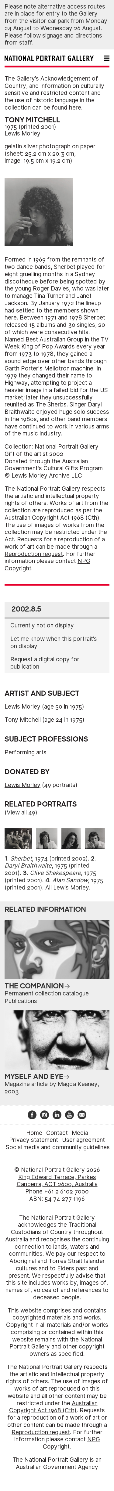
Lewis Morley (22, 133)
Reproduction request (34, 554)
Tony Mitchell (23, 719)
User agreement (83, 1139)
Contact (57, 1132)
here (75, 107)
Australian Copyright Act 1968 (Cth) (52, 517)
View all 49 (21, 812)
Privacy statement (33, 1139)
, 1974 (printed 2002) (49, 858)
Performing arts (26, 752)
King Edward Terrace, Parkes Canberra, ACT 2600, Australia (57, 1181)
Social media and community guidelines (58, 1147)
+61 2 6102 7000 (66, 1191)
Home (34, 1132)
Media (80, 1132)
